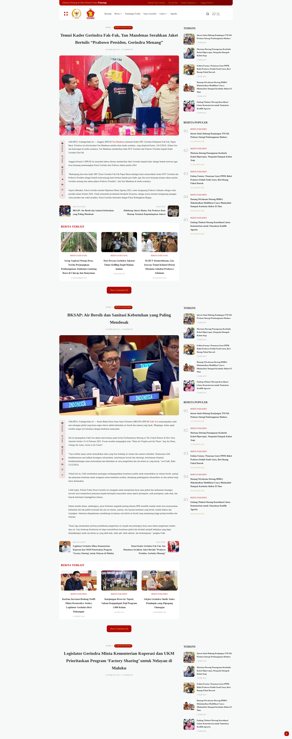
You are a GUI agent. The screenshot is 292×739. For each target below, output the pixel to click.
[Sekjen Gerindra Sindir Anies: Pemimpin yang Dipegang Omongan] (159, 580)
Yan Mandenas (118, 142)
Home (108, 27)
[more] (62, 195)
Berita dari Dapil (123, 27)
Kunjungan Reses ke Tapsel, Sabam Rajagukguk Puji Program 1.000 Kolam (119, 603)
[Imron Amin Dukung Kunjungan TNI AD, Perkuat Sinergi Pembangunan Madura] (189, 39)
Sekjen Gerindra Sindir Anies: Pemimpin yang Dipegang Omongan (159, 603)
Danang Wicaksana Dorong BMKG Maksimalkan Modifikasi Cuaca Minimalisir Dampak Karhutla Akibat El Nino (210, 203)
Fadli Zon (154, 421)
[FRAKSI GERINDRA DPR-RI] (85, 14)
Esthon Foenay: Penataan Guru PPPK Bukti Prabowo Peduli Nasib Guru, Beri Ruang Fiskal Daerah (214, 69)
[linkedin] (62, 184)
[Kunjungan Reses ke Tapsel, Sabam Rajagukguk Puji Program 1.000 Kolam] (119, 580)
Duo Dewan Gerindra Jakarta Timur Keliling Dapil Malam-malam (119, 264)
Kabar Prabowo (123, 646)
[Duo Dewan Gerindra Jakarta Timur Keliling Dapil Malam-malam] (119, 242)
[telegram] (62, 179)
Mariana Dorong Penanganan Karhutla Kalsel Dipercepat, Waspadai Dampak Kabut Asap (214, 52)
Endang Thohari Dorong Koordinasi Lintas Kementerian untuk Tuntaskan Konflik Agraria (213, 105)
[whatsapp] (62, 190)
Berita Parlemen (198, 129)
